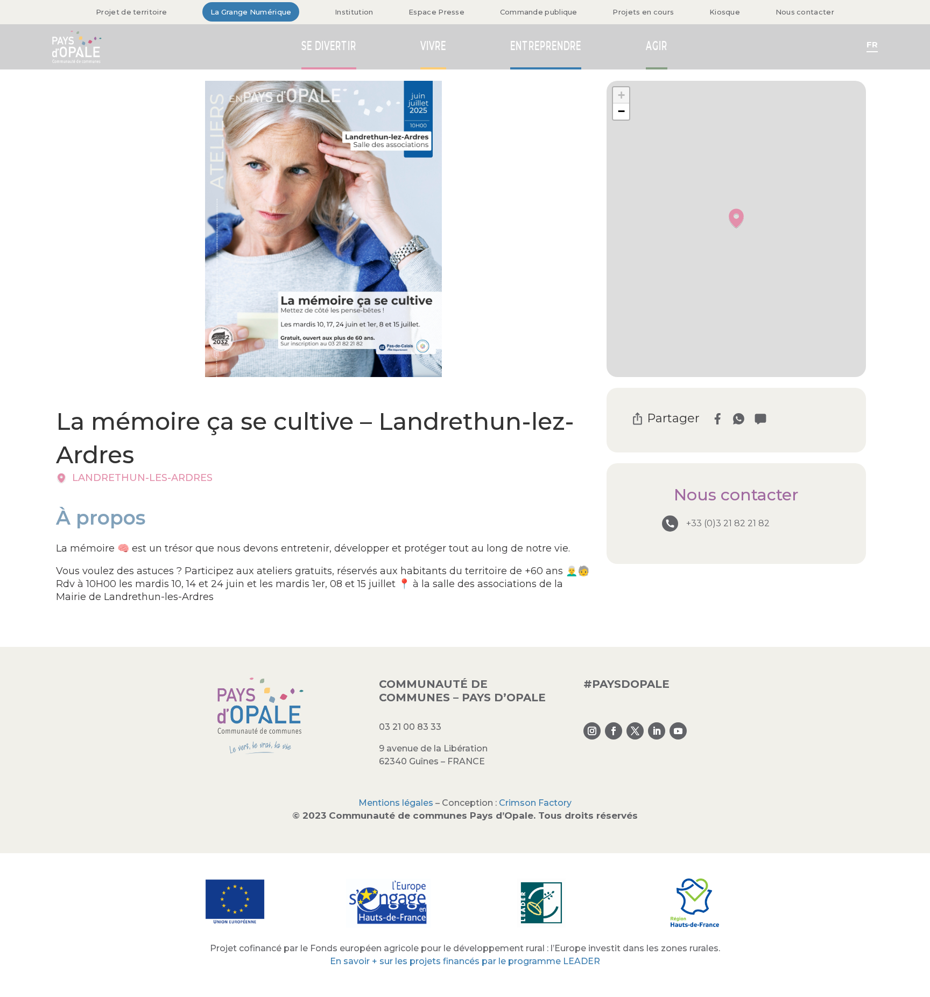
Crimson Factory (535, 803)
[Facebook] (717, 419)
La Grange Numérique (251, 12)
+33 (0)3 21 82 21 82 (728, 523)
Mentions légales (395, 803)
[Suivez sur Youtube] (678, 731)
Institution (354, 12)
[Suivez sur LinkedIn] (656, 731)
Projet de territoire (131, 12)
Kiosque (724, 12)
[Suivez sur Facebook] (613, 731)
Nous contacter (805, 12)
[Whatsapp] (738, 419)
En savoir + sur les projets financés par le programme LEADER (465, 961)
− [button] (621, 111)
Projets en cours (643, 12)
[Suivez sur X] (635, 731)
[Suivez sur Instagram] (592, 731)
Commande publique (538, 12)
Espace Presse (436, 12)
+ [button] (621, 95)
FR (872, 44)
